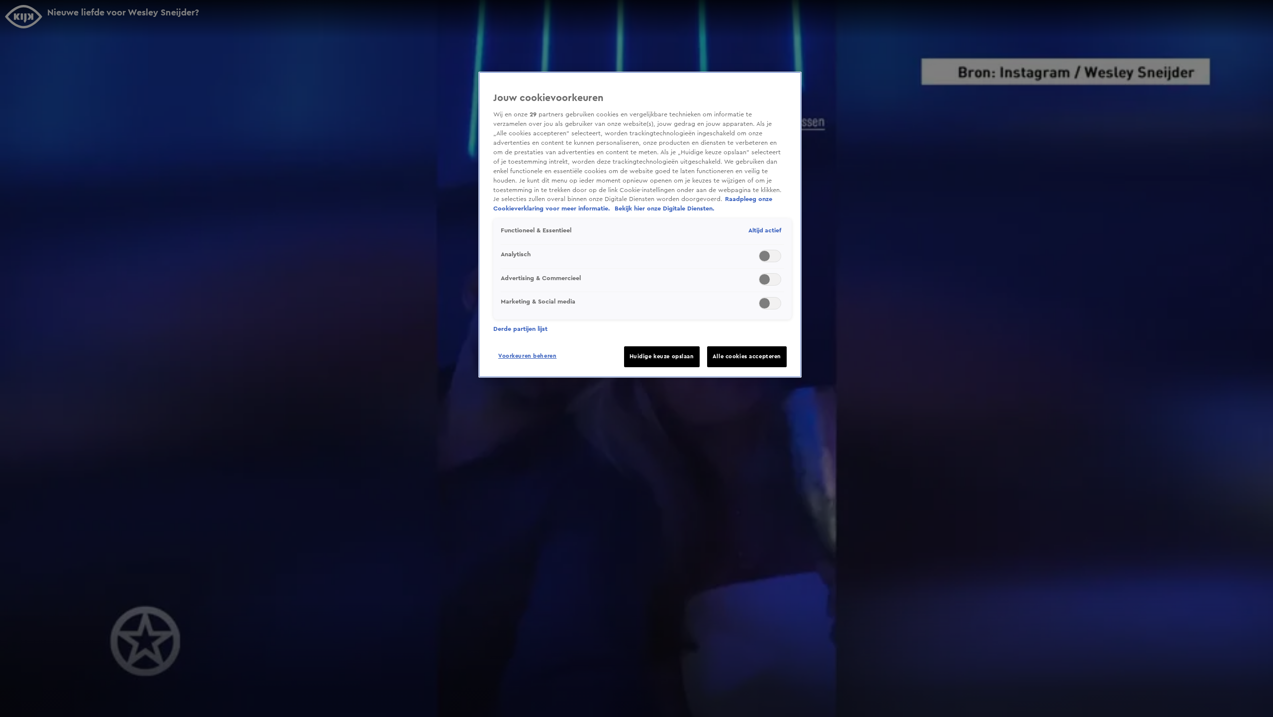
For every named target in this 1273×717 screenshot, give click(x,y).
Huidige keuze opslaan (662, 356)
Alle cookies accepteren (747, 356)
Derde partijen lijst (520, 329)
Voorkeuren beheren (527, 356)
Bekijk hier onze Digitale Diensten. (665, 208)
